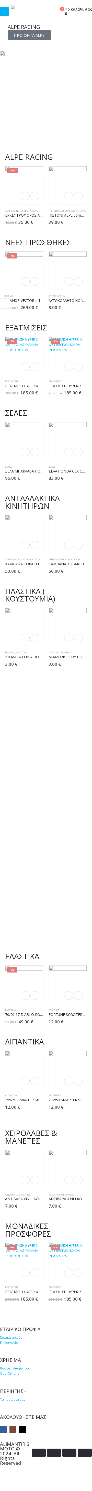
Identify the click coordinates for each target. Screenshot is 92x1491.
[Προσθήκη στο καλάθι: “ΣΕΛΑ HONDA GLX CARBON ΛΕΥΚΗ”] (68, 452)
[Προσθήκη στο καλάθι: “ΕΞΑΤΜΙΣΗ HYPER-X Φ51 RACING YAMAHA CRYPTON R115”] (25, 367)
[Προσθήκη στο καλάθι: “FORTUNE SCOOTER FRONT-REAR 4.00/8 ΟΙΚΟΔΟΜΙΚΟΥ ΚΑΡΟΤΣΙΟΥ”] (68, 995)
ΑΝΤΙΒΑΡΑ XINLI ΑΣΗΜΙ (25, 1198)
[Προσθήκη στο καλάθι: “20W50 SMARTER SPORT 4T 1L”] (68, 1081)
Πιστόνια (54, 210)
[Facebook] (3, 1429)
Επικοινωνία (9, 1342)
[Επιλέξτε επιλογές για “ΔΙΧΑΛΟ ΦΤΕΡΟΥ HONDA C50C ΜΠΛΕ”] (68, 638)
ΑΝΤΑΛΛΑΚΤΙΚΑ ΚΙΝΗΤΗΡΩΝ (36, 559)
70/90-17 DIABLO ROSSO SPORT (32, 1014)
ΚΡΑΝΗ (9, 296)
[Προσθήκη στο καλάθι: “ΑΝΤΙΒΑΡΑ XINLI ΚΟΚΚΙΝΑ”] (68, 1180)
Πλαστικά (21, 652)
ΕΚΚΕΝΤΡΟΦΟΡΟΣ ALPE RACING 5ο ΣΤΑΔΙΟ (42, 215)
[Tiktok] (22, 1429)
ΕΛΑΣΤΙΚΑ (10, 1010)
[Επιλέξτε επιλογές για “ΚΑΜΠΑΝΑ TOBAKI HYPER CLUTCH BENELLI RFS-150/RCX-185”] (25, 545)
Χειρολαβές (23, 1194)
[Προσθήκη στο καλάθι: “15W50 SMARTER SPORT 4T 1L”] (25, 1081)
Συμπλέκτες (12, 559)
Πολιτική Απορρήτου (15, 1368)
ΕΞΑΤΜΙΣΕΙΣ (11, 381)
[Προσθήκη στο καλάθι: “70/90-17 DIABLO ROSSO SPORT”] (25, 995)
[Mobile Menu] (4, 11)
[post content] (24, 185)
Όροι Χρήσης (9, 1373)
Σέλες (8, 466)
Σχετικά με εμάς (11, 1337)
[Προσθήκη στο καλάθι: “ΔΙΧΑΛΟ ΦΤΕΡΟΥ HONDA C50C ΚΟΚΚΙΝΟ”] (25, 638)
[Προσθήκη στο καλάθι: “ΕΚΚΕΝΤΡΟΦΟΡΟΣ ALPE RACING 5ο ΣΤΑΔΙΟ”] (25, 196)
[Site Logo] (29, 7)
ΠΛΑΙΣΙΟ (9, 652)
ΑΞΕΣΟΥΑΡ (10, 1194)
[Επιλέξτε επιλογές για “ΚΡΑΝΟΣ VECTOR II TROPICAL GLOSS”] (25, 281)
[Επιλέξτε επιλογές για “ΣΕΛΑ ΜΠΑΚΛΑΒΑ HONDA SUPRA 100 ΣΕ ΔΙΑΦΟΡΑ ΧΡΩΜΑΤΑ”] (25, 452)
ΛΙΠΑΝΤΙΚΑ (11, 1095)
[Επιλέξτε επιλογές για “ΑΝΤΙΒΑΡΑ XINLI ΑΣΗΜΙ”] (25, 1180)
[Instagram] (12, 1429)
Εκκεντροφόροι (30, 210)
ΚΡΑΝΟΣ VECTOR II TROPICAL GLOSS (36, 300)
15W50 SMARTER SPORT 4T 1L (31, 1099)
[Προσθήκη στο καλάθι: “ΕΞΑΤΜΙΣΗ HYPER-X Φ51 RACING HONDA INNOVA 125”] (68, 367)
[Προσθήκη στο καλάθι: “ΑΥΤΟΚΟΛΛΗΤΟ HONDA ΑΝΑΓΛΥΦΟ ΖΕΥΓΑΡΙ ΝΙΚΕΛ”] (68, 281)
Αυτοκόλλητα (57, 296)
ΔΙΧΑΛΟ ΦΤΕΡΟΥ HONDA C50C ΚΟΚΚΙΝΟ (39, 656)
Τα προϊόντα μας (12, 1399)
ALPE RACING (12, 210)
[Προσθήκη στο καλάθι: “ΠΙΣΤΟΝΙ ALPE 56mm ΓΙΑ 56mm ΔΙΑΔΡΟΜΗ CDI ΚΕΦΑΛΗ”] (68, 196)
